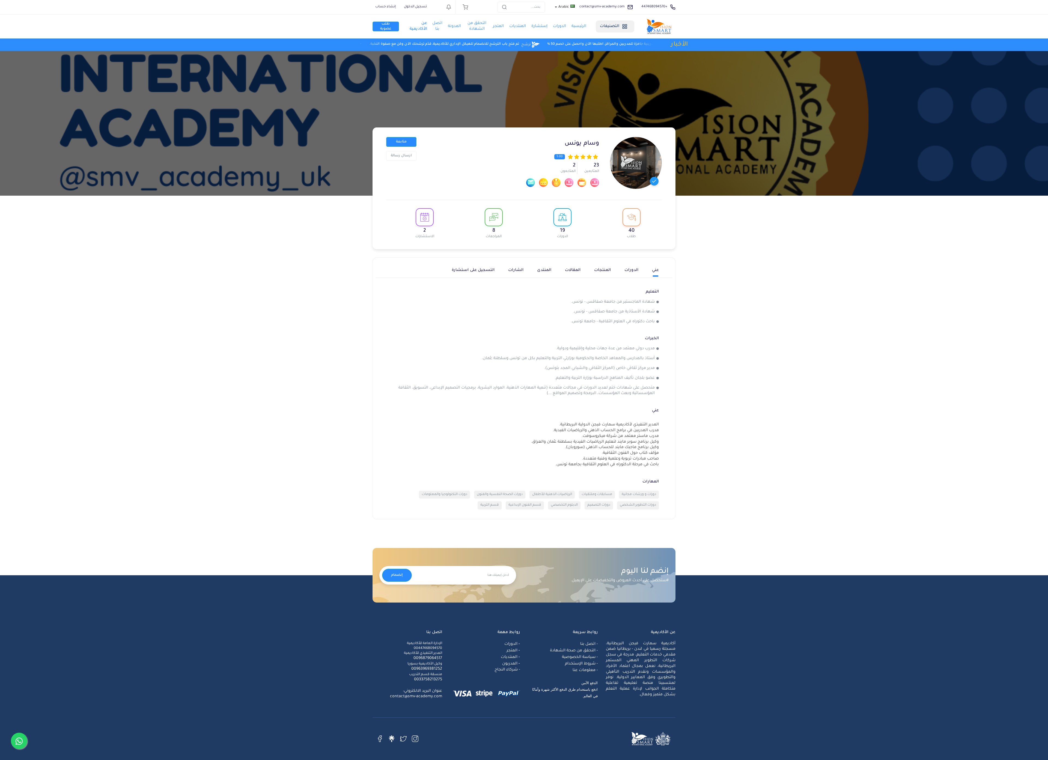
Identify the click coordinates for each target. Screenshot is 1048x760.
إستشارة (539, 26)
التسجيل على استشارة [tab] (473, 270)
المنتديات (517, 26)
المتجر (498, 26)
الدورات (559, 26)
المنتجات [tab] (602, 270)
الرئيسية (578, 26)
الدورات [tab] (631, 270)
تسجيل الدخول (415, 7)
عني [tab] (655, 270)
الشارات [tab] (515, 270)
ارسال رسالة (401, 156)
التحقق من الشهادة (477, 26)
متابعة (401, 142)
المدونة (454, 26)
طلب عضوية (385, 26)
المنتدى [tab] (544, 270)
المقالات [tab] (572, 270)
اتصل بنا (437, 26)
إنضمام (397, 575)
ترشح (462, 44)
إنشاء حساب (385, 7)
